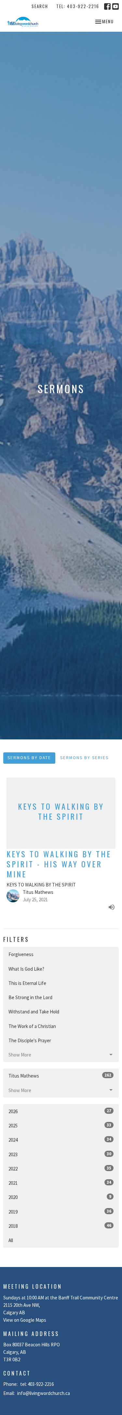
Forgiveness (21, 954)
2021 (59, 1183)
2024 (59, 1139)
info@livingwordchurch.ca (43, 1393)
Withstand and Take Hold (33, 1012)
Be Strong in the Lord (30, 997)
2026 (59, 1111)
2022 (59, 1168)
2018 (59, 1226)
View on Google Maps (24, 1320)
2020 (59, 1197)
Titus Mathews (59, 1075)
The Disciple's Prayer (29, 1040)
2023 (59, 1154)
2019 (59, 1211)
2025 (59, 1125)
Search (40, 6)
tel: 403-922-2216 (77, 6)
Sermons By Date (29, 757)
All (10, 1240)
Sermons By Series (84, 757)
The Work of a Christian (32, 1026)
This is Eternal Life (27, 983)
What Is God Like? (26, 969)
